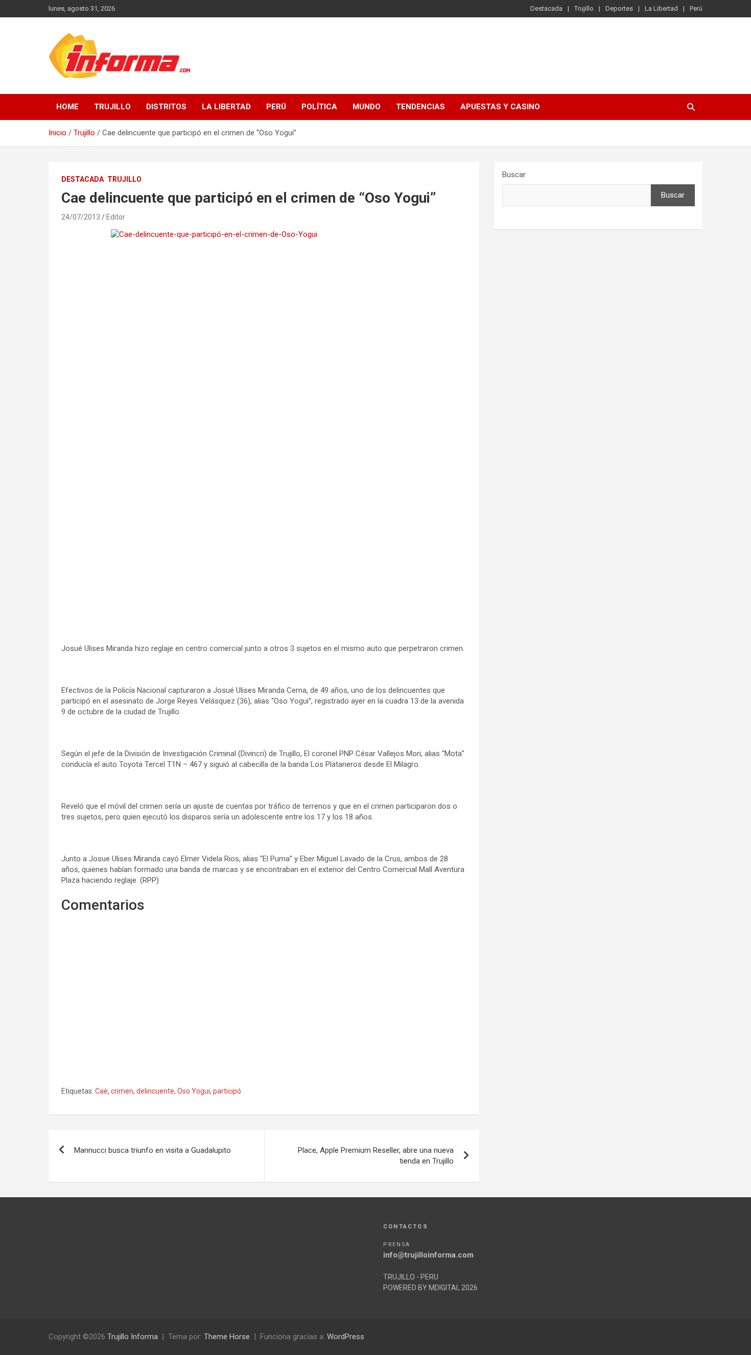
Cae (101, 1091)
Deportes (619, 8)
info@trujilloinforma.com (428, 1255)
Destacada (546, 8)
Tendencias (420, 106)
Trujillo (584, 8)
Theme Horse (227, 1336)
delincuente (155, 1091)
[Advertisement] (263, 540)
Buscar (514, 174)
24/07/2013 (80, 217)
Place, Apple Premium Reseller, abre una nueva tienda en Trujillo (376, 1156)
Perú (696, 8)
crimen (122, 1091)
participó (227, 1091)
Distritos (166, 106)
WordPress (345, 1336)
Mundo (367, 106)
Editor (115, 217)
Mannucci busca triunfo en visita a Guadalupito (152, 1150)
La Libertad (661, 8)
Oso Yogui (193, 1091)
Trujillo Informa (132, 1336)
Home (67, 106)
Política (319, 106)
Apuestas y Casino (500, 106)
